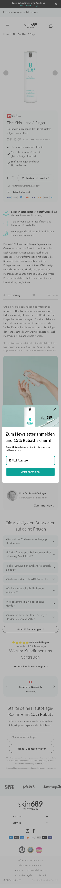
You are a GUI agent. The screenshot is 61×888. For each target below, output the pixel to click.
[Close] (55, 409)
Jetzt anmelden (30, 472)
